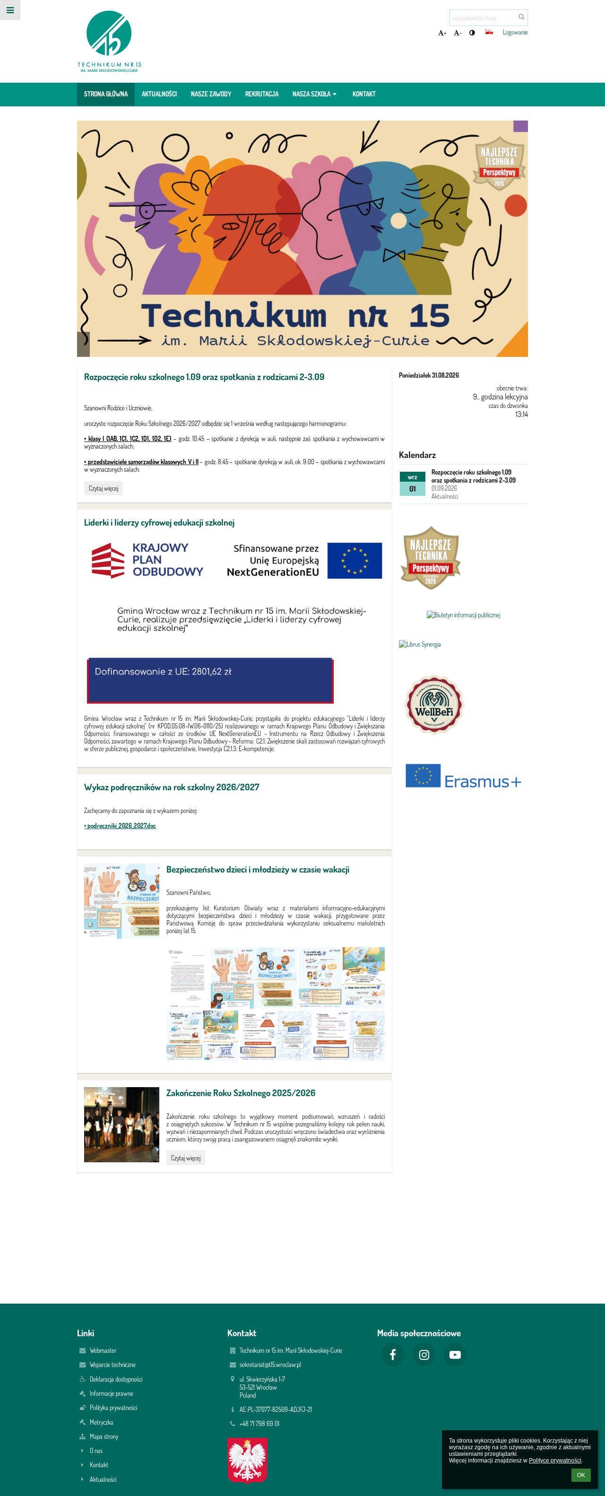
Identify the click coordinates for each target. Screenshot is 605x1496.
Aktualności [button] (159, 94)
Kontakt (99, 1465)
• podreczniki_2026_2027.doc (120, 826)
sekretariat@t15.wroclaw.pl (270, 1364)
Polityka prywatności (113, 1407)
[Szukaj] (521, 16)
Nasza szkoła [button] (311, 94)
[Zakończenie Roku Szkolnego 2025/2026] (121, 1124)
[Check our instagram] (424, 1354)
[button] (472, 32)
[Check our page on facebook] (393, 1354)
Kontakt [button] (364, 94)
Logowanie (515, 32)
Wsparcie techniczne (113, 1364)
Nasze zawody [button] (211, 94)
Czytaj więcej (103, 489)
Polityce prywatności (555, 1460)
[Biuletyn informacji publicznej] (463, 615)
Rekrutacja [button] (261, 94)
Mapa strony (104, 1436)
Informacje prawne (111, 1393)
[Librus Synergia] (463, 644)
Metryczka (101, 1422)
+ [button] (445, 32)
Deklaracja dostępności (116, 1379)
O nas (96, 1450)
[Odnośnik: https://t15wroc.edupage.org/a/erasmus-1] (463, 808)
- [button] (460, 32)
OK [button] (581, 1475)
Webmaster (103, 1350)
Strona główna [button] (106, 94)
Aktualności (103, 1479)
